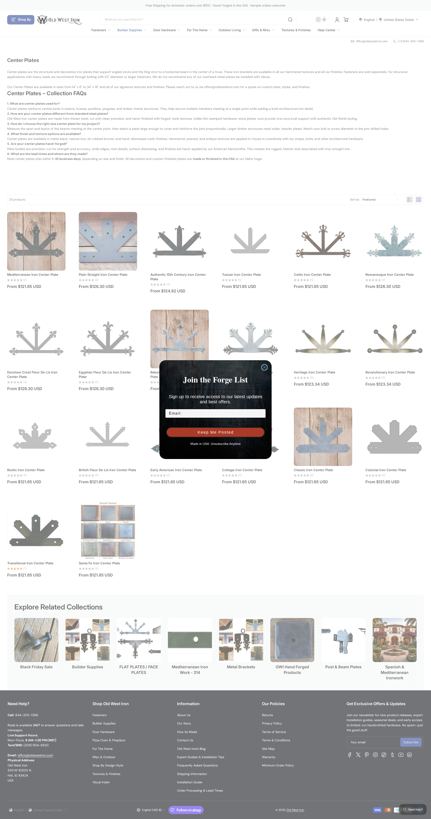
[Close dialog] (264, 367)
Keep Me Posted (216, 432)
